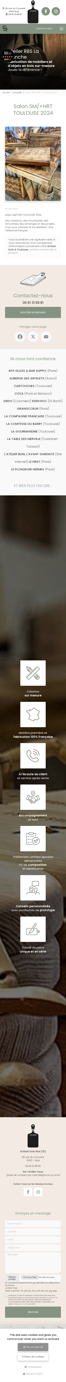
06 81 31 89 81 (15, 14)
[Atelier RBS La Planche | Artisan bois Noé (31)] (5, 28)
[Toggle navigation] (61, 29)
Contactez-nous (44, 28)
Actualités (17, 92)
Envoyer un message (33, 312)
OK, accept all (34, 1347)
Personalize (34, 1366)
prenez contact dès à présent (32, 251)
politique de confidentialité (23, 1304)
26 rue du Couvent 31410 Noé (15, 10)
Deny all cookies (34, 1356)
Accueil (6, 92)
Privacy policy (34, 1373)
